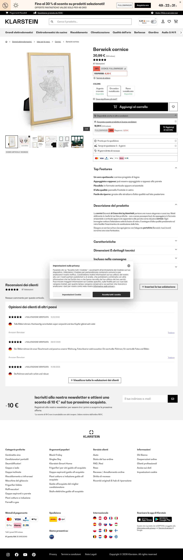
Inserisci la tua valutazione (159, 286)
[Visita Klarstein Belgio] (94, 536)
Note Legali (91, 554)
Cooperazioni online (147, 459)
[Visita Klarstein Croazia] (100, 530)
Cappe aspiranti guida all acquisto (66, 472)
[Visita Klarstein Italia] (116, 518)
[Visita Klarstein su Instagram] (8, 555)
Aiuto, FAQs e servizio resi (166, 13)
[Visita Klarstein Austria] (100, 518)
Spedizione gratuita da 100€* (50, 13)
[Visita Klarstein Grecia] (116, 536)
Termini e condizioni (71, 554)
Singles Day (55, 459)
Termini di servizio (165, 528)
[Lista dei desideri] (169, 21)
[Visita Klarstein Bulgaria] (110, 530)
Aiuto (95, 455)
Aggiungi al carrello (133, 107)
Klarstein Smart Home (60, 463)
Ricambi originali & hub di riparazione (112, 480)
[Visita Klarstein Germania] (94, 518)
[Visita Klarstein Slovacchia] (105, 524)
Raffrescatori (12, 489)
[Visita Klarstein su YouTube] (25, 555)
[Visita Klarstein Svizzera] (105, 518)
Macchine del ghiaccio (16, 480)
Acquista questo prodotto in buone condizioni (116, 122)
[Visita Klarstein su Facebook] (16, 555)
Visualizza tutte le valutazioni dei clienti (96, 380)
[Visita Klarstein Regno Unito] (100, 524)
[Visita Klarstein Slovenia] (110, 536)
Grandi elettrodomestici (22, 42)
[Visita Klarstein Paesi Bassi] (100, 536)
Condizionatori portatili (17, 459)
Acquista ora (143, 5)
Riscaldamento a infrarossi (19, 476)
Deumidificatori (13, 463)
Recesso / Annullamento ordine (108, 472)
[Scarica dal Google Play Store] (163, 519)
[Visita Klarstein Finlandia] (116, 530)
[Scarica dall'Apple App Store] (145, 519)
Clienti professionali (147, 463)
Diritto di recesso (101, 476)
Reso (95, 467)
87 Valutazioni (99, 64)
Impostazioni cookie (147, 472)
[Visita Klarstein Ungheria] (116, 524)
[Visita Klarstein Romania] (105, 530)
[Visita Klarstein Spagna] (94, 524)
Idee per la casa (43, 42)
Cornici (58, 42)
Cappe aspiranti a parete (18, 493)
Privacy (53, 554)
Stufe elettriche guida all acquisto (66, 491)
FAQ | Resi (98, 463)
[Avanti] (181, 33)
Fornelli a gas (12, 502)
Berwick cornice (72, 42)
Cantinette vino (12, 455)
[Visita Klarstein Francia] (110, 518)
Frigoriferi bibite (13, 485)
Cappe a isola (12, 467)
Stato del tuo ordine (103, 459)
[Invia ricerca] (52, 21)
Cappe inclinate (13, 472)
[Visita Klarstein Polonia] (94, 530)
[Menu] (155, 19)
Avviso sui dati (144, 467)
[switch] (153, 21)
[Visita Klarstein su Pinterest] (33, 555)
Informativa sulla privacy (146, 528)
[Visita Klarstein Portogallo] (105, 536)
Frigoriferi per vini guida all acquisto (67, 467)
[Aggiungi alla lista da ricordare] (173, 107)
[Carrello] (176, 21)
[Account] (163, 21)
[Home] (8, 42)
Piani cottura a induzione (17, 497)
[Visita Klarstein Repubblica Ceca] (110, 524)
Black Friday (55, 455)
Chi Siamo (142, 455)
